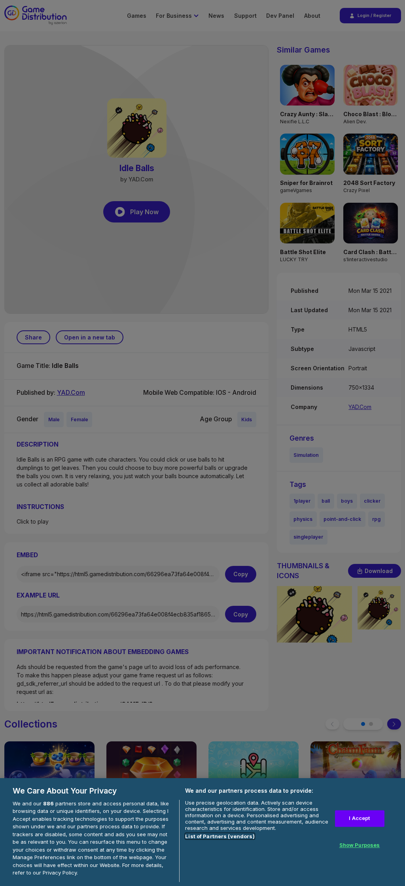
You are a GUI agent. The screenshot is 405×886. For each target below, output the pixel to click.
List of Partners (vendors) (219, 836)
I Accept (359, 818)
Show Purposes (359, 845)
